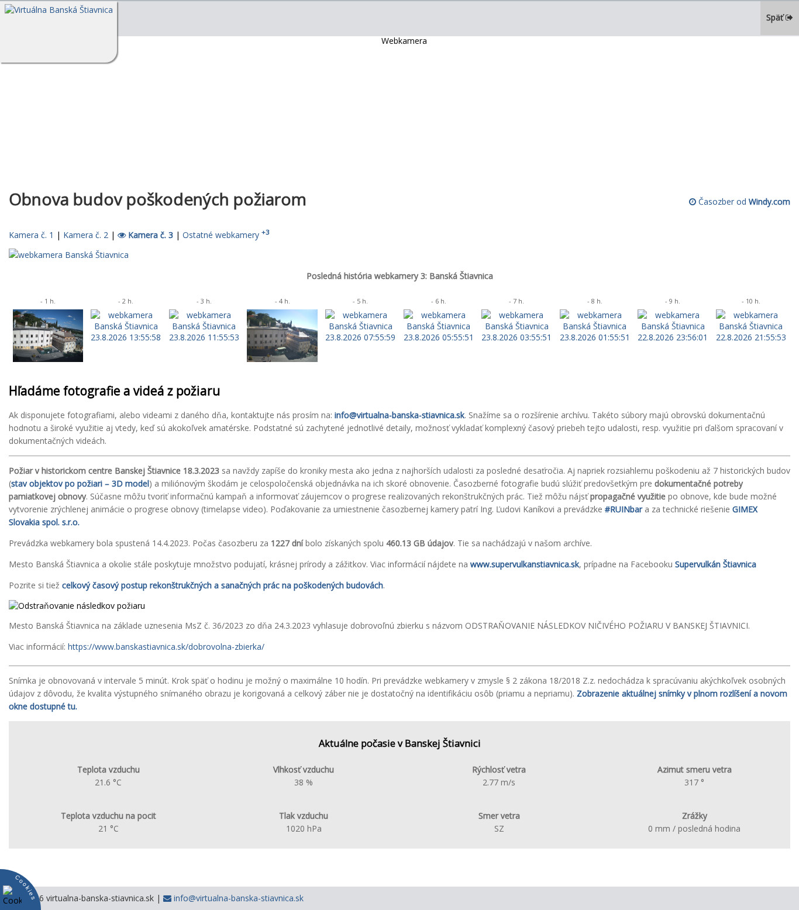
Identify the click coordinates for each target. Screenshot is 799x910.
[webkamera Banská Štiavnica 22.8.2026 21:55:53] (751, 337)
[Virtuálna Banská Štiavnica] (58, 32)
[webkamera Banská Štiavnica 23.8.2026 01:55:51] (595, 337)
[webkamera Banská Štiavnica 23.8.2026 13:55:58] (126, 337)
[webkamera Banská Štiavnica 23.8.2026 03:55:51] (516, 337)
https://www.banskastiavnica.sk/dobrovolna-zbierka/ (166, 646)
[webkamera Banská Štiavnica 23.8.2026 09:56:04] (282, 358)
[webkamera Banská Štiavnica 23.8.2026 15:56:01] (48, 358)
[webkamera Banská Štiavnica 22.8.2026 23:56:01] (673, 337)
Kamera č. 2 (85, 234)
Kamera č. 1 (31, 234)
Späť (776, 17)
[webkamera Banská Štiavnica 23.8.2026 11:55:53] (204, 337)
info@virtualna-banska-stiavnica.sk (237, 898)
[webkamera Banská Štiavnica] (69, 254)
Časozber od (743, 201)
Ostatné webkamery (226, 234)
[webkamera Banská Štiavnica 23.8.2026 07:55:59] (360, 337)
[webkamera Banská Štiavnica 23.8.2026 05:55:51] (439, 337)
